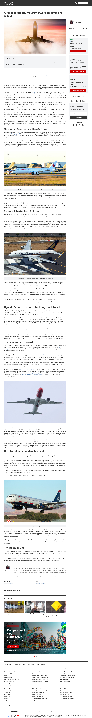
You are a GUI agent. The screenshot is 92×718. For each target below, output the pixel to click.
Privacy (67, 710)
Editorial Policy (62, 710)
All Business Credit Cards (9, 705)
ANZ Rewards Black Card (65, 681)
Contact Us (83, 710)
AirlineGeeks (44, 76)
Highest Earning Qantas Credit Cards (11, 671)
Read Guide (84, 48)
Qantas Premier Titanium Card (38, 671)
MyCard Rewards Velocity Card (38, 696)
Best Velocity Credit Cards (9, 677)
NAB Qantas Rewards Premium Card (39, 685)
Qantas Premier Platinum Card (38, 669)
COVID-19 (34, 92)
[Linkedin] (80, 125)
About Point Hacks (31, 710)
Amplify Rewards (7, 690)
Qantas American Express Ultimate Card (40, 679)
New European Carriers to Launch (16, 64)
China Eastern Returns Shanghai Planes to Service (20, 62)
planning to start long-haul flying (30, 373)
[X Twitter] (83, 125)
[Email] (74, 125)
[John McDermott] (8, 567)
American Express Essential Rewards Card (68, 677)
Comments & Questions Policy (51, 710)
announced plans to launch (27, 369)
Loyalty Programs (31, 664)
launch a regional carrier (43, 354)
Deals (56, 3)
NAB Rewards (7, 698)
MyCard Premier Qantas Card (38, 673)
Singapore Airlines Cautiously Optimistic (48, 62)
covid (38, 583)
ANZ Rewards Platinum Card (66, 683)
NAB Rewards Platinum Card (66, 692)
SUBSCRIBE (83, 3)
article (27, 76)
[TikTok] (14, 716)
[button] (34, 656)
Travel (50, 3)
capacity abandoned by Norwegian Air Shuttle (32, 374)
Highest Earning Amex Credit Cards (11, 685)
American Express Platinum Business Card (68, 671)
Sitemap (38, 710)
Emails (42, 710)
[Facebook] (77, 125)
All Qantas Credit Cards (9, 673)
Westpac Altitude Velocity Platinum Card (40, 700)
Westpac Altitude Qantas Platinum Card (40, 677)
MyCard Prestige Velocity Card (38, 692)
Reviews (38, 3)
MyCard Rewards (7, 696)
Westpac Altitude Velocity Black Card (39, 698)
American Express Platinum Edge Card (67, 675)
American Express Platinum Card (66, 669)
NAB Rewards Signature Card (66, 690)
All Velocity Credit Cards (9, 681)
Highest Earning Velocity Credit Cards (11, 679)
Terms (72, 710)
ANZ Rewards (7, 692)
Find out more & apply (78, 51)
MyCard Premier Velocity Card (38, 694)
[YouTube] (18, 716)
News (44, 3)
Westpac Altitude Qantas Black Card (39, 675)
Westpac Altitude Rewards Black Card (67, 696)
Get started (78, 117)
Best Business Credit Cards (9, 703)
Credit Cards (31, 3)
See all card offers (78, 96)
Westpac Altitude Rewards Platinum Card (68, 698)
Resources (62, 3)
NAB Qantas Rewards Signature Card (39, 683)
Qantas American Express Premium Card (40, 681)
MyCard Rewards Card (64, 686)
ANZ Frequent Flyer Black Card (38, 686)
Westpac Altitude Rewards (9, 700)
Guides (23, 3)
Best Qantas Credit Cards (9, 669)
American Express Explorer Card (66, 673)
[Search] (75, 3)
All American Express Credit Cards (11, 686)
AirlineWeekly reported (14, 134)
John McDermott (8, 570)
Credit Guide (77, 710)
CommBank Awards (8, 694)
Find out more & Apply (78, 71)
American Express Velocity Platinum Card (40, 690)
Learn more (84, 66)
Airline (6, 583)
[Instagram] (11, 716)
